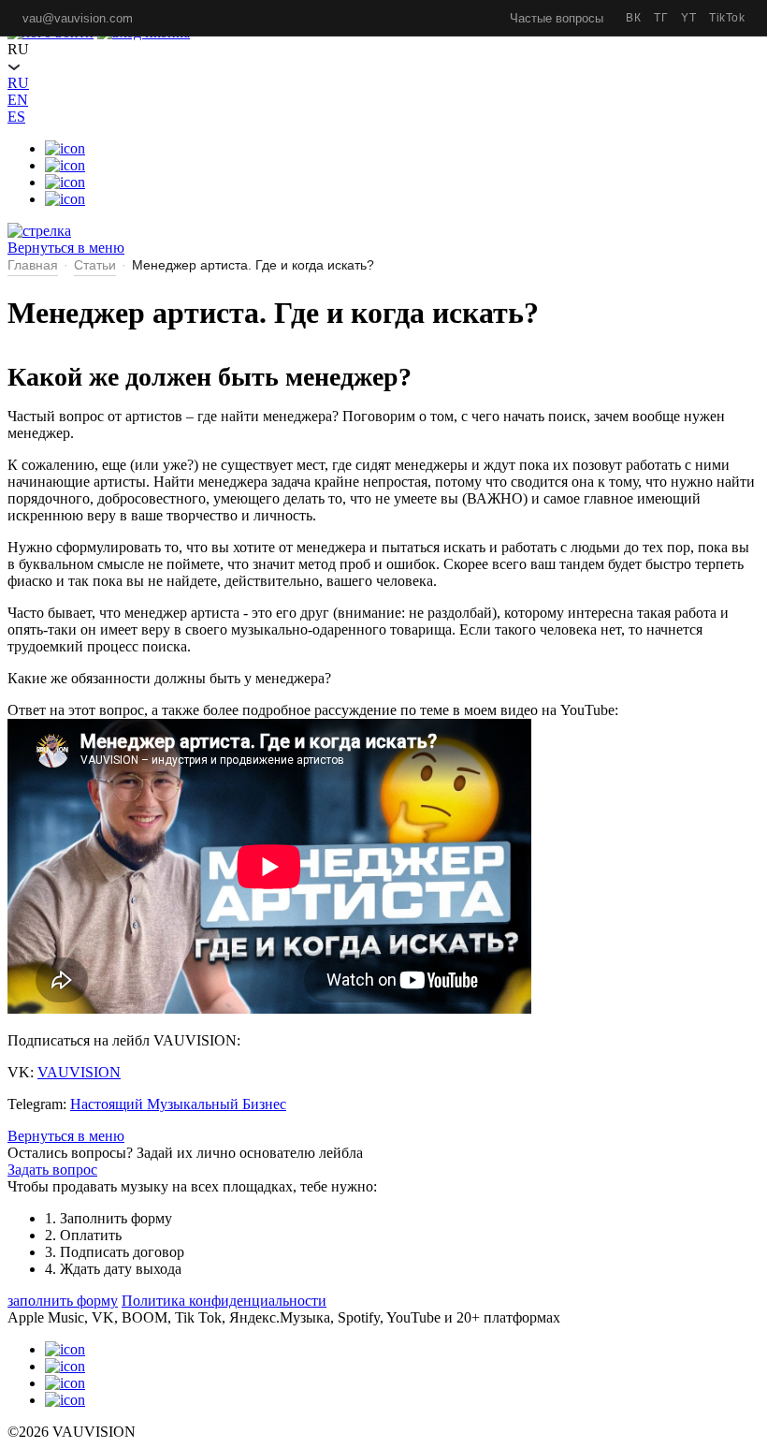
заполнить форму (62, 1301)
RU (18, 83)
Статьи (95, 264)
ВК (633, 17)
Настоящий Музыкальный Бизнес (178, 1104)
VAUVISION (79, 1072)
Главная (32, 264)
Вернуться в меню (65, 1136)
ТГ (661, 17)
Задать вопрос (52, 1169)
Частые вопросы (556, 18)
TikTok (727, 17)
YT (688, 17)
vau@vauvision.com (77, 18)
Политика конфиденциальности (224, 1301)
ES (16, 116)
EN (17, 100)
